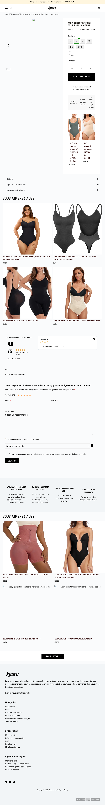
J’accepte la (23, 439)
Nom (8, 400)
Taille (70, 36)
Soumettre (12, 461)
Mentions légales (12, 761)
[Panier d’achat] (99, 8)
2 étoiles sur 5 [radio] (21, 395)
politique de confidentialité (28, 439)
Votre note (10, 395)
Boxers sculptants (12, 715)
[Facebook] (6, 782)
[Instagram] (14, 782)
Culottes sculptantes (13, 712)
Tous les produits (12, 721)
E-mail (54, 400)
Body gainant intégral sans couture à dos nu (20, 321)
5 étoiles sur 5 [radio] (30, 395)
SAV (7, 741)
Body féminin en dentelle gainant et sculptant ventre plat (77, 321)
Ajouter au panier (81, 77)
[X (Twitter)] (10, 782)
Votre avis (10, 411)
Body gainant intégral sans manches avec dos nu (21, 639)
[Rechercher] (11, 8)
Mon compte (10, 735)
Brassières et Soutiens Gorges (17, 718)
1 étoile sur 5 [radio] (18, 395)
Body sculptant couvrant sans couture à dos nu (73, 639)
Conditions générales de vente (18, 767)
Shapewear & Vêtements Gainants (21, 14)
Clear (70, 51)
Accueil (7, 14)
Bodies (8, 709)
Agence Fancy (63, 790)
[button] (9, 69)
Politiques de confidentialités (17, 764)
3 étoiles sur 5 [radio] (24, 395)
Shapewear (10, 706)
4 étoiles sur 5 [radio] (27, 395)
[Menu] (6, 8)
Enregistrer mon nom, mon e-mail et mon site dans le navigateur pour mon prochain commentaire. (48, 454)
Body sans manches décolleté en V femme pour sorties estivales (74, 152)
